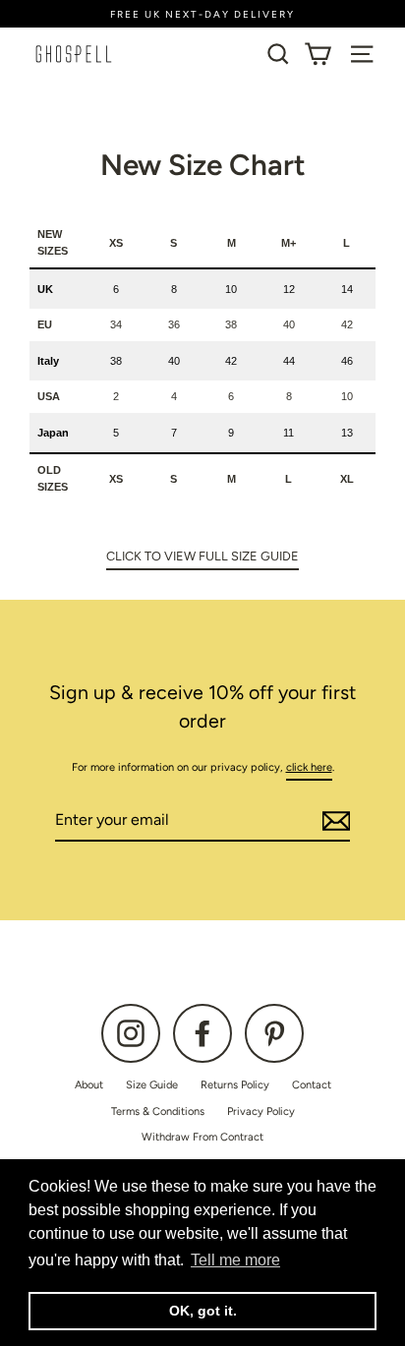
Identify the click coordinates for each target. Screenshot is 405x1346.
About (89, 1085)
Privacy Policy (261, 1111)
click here (309, 767)
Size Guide (152, 1085)
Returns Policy (235, 1085)
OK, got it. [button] (203, 1310)
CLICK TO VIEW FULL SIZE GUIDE (202, 556)
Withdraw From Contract (202, 1137)
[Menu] (362, 54)
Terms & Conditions (157, 1111)
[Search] (278, 54)
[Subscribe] (333, 821)
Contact (311, 1085)
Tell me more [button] (235, 1260)
